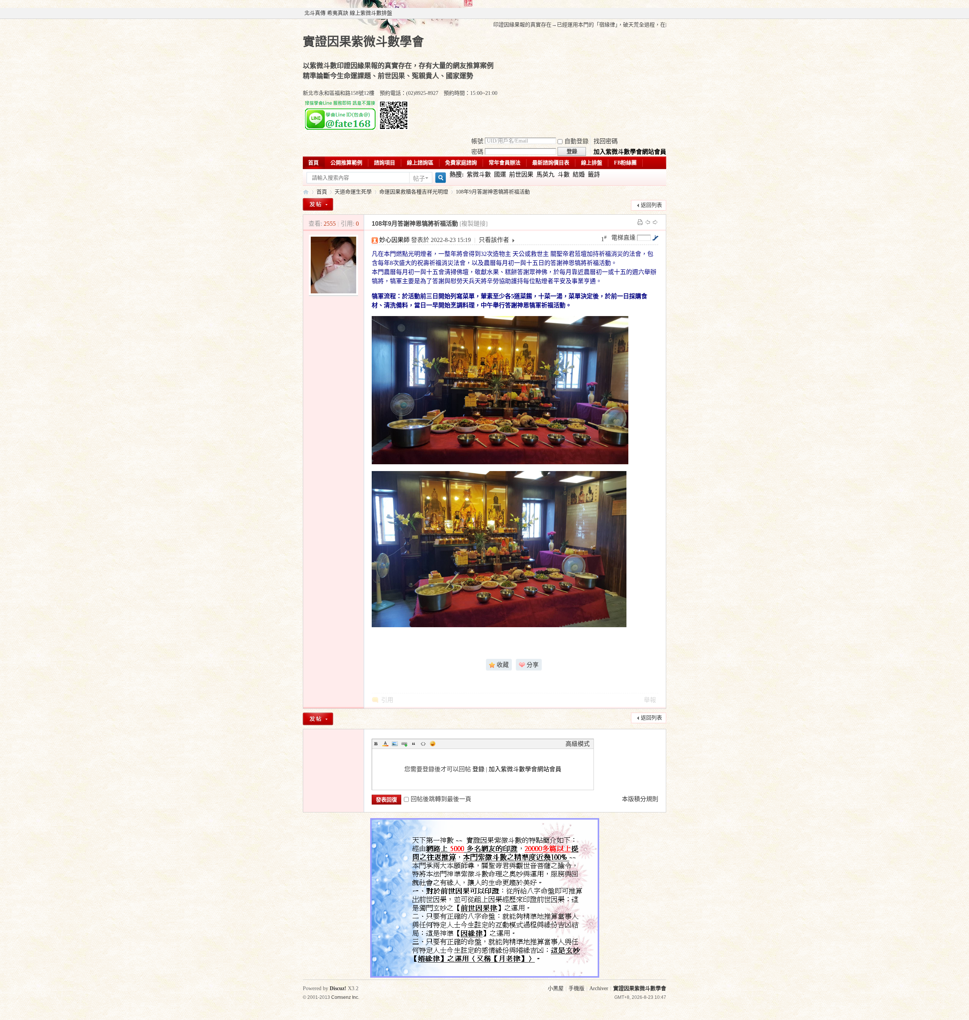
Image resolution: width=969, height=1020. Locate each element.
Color (385, 743)
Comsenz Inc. (345, 997)
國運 (500, 174)
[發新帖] (318, 204)
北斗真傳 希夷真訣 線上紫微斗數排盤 (348, 13)
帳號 (477, 141)
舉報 (650, 700)
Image (395, 743)
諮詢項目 (384, 163)
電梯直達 (623, 238)
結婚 (579, 174)
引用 (387, 700)
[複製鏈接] (474, 223)
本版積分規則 (640, 799)
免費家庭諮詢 (461, 163)
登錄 (478, 769)
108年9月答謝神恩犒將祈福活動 (493, 192)
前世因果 (521, 174)
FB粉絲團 (625, 163)
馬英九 (545, 174)
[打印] (640, 222)
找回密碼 (606, 141)
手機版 (576, 988)
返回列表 (651, 205)
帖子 (419, 178)
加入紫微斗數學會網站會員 (630, 152)
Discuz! (338, 988)
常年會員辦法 (504, 163)
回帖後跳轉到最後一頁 (441, 799)
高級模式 (578, 744)
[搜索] (439, 178)
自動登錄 (576, 141)
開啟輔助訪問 (664, 13)
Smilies (432, 743)
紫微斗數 (479, 174)
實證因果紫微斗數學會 (306, 191)
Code (423, 743)
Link (404, 743)
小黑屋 (556, 988)
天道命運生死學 (353, 192)
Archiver (598, 988)
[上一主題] (648, 222)
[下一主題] (655, 222)
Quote (414, 743)
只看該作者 (494, 240)
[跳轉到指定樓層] (655, 238)
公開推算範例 (346, 163)
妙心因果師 (394, 240)
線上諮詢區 (420, 163)
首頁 (313, 163)
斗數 (564, 174)
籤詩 (594, 174)
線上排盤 (591, 163)
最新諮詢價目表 (550, 163)
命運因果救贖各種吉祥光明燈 (413, 192)
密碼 (477, 152)
